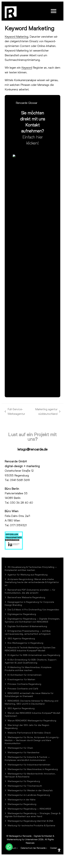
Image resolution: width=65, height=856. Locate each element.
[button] (53, 11)
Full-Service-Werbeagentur (15, 411)
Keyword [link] (26, 67)
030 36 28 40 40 (21, 502)
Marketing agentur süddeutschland (44, 411)
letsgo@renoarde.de (33, 449)
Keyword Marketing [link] (16, 36)
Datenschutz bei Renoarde (33, 848)
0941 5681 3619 (20, 480)
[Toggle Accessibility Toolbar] (59, 850)
